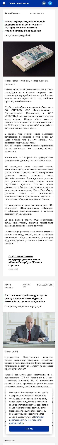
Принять (29, 428)
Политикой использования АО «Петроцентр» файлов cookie (26, 420)
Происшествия (44, 284)
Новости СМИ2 (10, 440)
